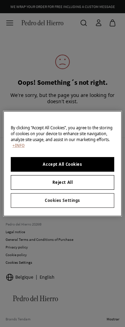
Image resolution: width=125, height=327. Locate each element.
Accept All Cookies (62, 164)
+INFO (18, 145)
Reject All (62, 182)
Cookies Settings (62, 200)
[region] (62, 163)
